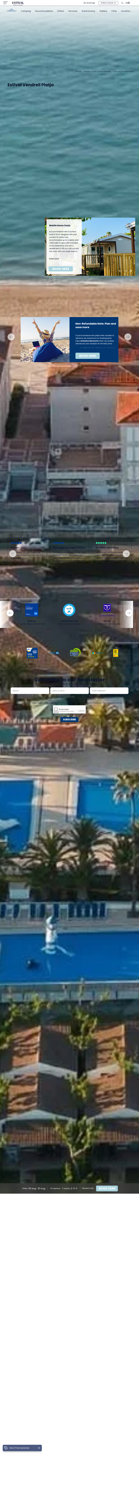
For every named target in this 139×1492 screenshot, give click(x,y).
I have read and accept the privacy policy (71, 699)
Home (78, 71)
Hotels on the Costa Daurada (97, 71)
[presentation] (120, 270)
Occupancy (55, 1188)
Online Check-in (108, 3)
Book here (60, 269)
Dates (25, 1188)
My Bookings (89, 3)
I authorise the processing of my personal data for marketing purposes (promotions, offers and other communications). (71, 703)
